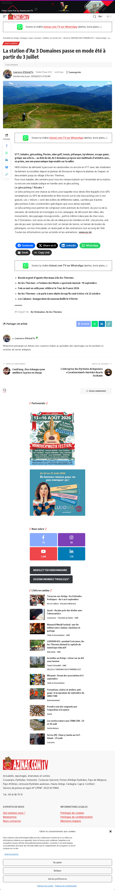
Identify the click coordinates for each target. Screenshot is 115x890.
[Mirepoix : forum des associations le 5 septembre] (37, 679)
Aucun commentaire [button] (97, 391)
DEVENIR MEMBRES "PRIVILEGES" (51, 579)
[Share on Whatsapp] (6, 152)
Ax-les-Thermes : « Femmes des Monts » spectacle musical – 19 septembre (57, 282)
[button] (110, 831)
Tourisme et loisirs (65, 618)
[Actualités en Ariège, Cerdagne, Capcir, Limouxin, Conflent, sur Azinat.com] (18, 16)
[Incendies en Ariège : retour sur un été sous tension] (37, 662)
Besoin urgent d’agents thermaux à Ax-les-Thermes (46, 277)
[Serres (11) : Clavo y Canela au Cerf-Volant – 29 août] (37, 739)
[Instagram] (71, 539)
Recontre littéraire (68, 603)
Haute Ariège (11, 43)
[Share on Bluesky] (6, 167)
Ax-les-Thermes (54, 312)
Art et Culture (53, 603)
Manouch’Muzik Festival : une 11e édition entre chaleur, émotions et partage (63, 627)
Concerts (51, 742)
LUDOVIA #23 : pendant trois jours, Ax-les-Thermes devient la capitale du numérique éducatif (66, 644)
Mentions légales (70, 820)
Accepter (57, 862)
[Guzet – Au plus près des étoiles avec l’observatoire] (37, 614)
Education (51, 652)
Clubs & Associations (56, 635)
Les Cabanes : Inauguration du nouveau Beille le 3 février (48, 298)
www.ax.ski (85, 232)
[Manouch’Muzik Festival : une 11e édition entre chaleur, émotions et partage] (37, 628)
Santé (49, 714)
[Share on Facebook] (6, 145)
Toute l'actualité (54, 665)
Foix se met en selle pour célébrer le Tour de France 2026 (48, 288)
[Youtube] (43, 553)
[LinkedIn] (71, 553)
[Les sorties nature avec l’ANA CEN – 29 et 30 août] (37, 724)
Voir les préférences (57, 878)
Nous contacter (12, 820)
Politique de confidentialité (66, 886)
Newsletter (10, 816)
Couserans (51, 618)
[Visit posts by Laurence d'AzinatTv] (7, 74)
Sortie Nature (53, 728)
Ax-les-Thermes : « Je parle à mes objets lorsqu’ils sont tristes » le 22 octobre (59, 293)
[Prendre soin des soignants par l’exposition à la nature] (37, 710)
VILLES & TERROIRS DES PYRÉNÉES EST (64, 669)
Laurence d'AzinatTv (23, 72)
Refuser (57, 870)
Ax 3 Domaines (38, 312)
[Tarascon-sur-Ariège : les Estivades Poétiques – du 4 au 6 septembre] (37, 600)
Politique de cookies (45, 886)
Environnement (53, 700)
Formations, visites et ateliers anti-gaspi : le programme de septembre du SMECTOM (65, 692)
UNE (76, 618)
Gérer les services (11, 854)
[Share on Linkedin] (6, 160)
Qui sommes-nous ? (14, 812)
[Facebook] (43, 539)
